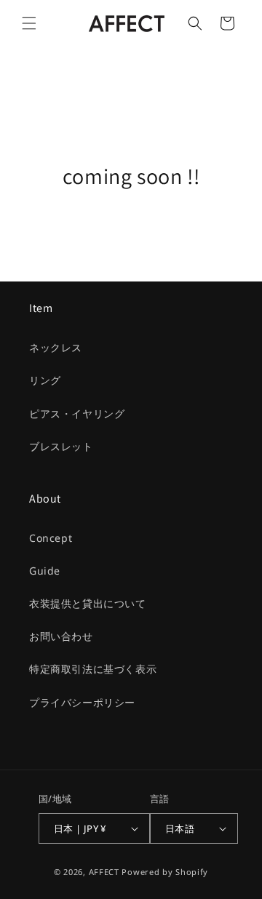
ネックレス (55, 347)
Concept (50, 538)
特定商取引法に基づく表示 (92, 669)
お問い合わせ (61, 636)
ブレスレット (61, 446)
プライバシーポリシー (82, 702)
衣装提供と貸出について (87, 603)
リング (45, 380)
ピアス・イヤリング (76, 413)
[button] (29, 23)
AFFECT (104, 871)
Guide (44, 571)
